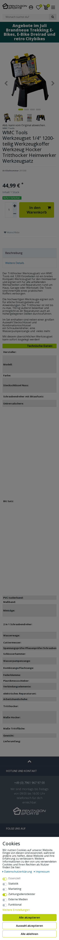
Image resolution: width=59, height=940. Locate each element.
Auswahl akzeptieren (29, 926)
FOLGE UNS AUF (16, 828)
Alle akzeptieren (29, 917)
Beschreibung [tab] (13, 253)
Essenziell (14, 878)
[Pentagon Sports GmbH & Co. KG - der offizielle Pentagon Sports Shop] (14, 6)
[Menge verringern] (15, 214)
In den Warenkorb (37, 210)
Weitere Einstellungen (16, 909)
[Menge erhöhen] (15, 206)
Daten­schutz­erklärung (18, 871)
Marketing (14, 888)
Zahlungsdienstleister (21, 894)
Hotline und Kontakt (21, 771)
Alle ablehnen (29, 934)
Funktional (14, 904)
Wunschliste (13, 232)
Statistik (13, 883)
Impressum (42, 871)
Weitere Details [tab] (14, 263)
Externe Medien (18, 899)
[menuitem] (31, 7)
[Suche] (53, 17)
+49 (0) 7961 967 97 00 (29, 783)
